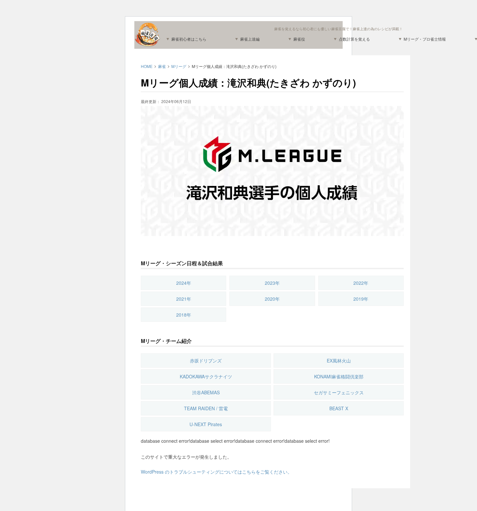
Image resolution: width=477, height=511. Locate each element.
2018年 (183, 314)
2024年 (183, 283)
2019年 (360, 298)
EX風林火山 (339, 360)
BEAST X (338, 408)
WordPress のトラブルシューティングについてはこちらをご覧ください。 (216, 471)
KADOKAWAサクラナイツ (206, 376)
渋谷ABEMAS (206, 392)
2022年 (360, 283)
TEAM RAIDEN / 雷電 (206, 408)
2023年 (272, 283)
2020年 (272, 298)
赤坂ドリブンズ (206, 360)
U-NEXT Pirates (206, 424)
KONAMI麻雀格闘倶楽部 (338, 376)
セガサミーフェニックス (339, 392)
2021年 (183, 298)
